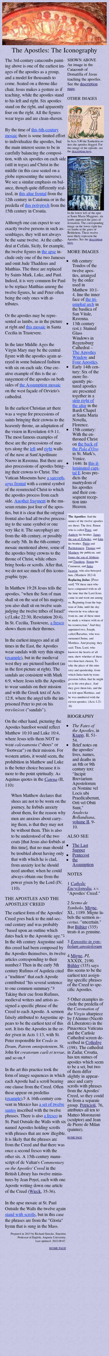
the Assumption (83, 862)
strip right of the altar (83, 402)
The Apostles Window (84, 354)
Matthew (73, 552)
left (32, 448)
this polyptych (37, 205)
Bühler (81, 927)
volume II (80, 822)
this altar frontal (32, 193)
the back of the (85, 446)
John (100, 539)
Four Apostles (84, 362)
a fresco (57, 622)
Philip (86, 543)
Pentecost (80, 855)
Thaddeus (79, 562)
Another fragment (30, 501)
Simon (90, 562)
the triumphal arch (84, 301)
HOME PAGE (57, 1248)
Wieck (35, 1191)
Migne (90, 907)
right (48, 448)
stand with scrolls (20, 1214)
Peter (88, 530)
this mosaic (36, 327)
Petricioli (88, 1105)
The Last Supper (80, 847)
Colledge (93, 1042)
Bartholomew (76, 548)
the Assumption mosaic (40, 385)
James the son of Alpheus (83, 557)
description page (82, 86)
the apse (49, 251)
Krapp (78, 735)
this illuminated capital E (85, 468)
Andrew (73, 534)
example (13, 657)
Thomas (90, 548)
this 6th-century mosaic (32, 132)
